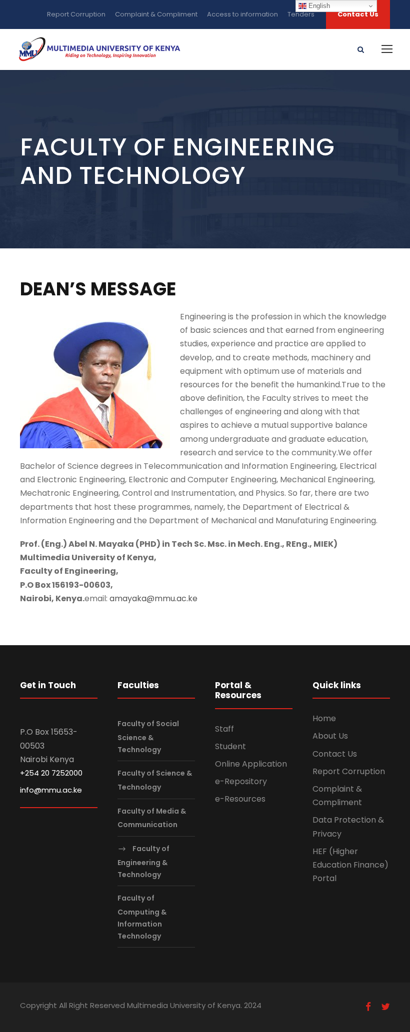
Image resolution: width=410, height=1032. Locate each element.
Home (324, 718)
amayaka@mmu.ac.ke (154, 598)
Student (230, 746)
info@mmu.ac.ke (51, 790)
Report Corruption (76, 14)
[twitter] (385, 1007)
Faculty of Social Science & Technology (148, 736)
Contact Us (358, 14)
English (318, 5)
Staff (224, 729)
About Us (330, 736)
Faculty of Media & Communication (152, 818)
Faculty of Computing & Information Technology (142, 917)
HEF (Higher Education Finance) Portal (350, 865)
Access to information (242, 14)
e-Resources (240, 799)
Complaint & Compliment (156, 14)
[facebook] (368, 1007)
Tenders (301, 14)
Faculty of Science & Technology (155, 780)
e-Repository (241, 781)
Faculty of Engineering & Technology (144, 861)
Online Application (251, 764)
